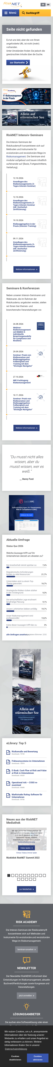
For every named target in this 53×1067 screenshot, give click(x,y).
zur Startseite (17, 62)
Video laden (25, 848)
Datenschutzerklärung (26, 842)
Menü (12, 12)
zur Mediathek (25, 889)
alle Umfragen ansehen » (17, 634)
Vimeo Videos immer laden (26, 853)
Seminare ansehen (25, 949)
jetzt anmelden (25, 995)
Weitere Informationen (25, 269)
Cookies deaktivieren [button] (15, 1058)
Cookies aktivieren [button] (38, 1058)
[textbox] (35, 12)
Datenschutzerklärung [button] (16, 1049)
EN (48, 5)
